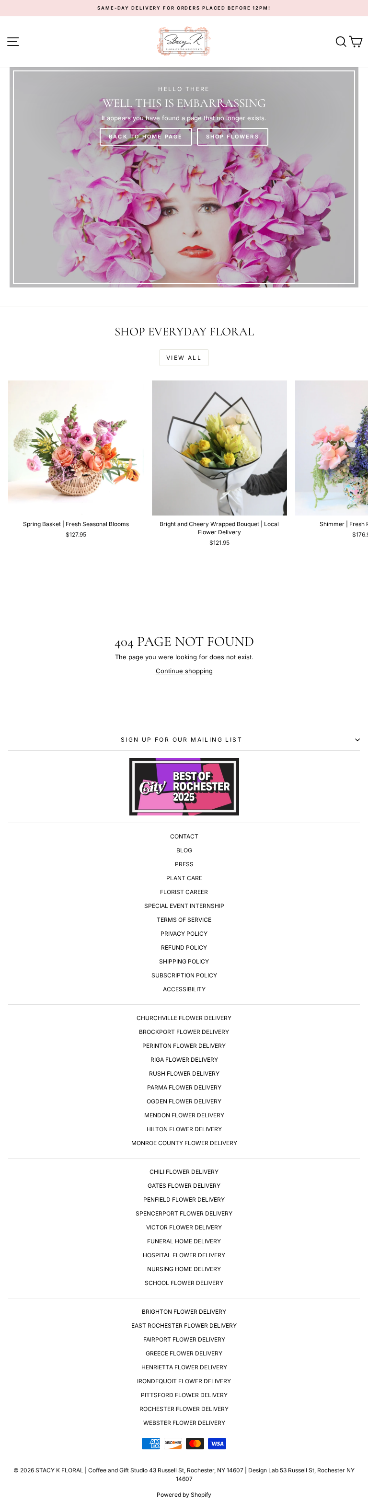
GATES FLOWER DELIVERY (184, 1185)
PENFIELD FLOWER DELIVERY (184, 1199)
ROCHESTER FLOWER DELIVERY (184, 1408)
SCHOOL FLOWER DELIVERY (184, 1282)
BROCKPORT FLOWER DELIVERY (184, 1031)
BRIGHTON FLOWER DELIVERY (184, 1311)
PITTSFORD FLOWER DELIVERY (184, 1395)
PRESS (184, 864)
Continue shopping (184, 671)
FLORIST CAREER (184, 891)
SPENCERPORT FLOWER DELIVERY (184, 1213)
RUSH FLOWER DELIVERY (184, 1073)
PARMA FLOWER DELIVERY (184, 1087)
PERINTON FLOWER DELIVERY (184, 1045)
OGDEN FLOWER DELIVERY (184, 1101)
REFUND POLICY (184, 947)
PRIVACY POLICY (184, 933)
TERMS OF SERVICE (184, 919)
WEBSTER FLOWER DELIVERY (184, 1422)
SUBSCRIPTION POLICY (184, 975)
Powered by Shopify (184, 1494)
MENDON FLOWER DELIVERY (184, 1115)
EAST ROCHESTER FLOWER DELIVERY (184, 1325)
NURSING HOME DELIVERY (184, 1269)
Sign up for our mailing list (181, 739)
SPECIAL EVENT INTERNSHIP (184, 905)
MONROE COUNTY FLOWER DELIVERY (184, 1143)
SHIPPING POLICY (184, 961)
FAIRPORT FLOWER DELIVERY (184, 1339)
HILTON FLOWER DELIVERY (184, 1129)
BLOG (184, 850)
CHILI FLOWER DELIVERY (184, 1171)
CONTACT (184, 836)
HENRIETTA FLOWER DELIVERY (184, 1367)
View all (184, 357)
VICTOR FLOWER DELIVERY (184, 1227)
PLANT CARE (184, 878)
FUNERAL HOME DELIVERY (184, 1241)
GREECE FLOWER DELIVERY (184, 1353)
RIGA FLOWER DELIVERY (184, 1059)
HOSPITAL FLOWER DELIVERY (184, 1255)
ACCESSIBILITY (184, 989)
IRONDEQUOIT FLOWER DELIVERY (184, 1381)
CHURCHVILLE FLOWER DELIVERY (184, 1017)
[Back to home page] (184, 177)
